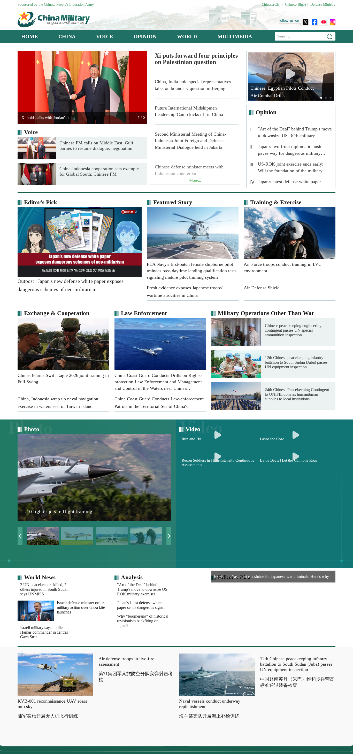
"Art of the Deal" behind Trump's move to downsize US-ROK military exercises (295, 133)
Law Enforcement (144, 313)
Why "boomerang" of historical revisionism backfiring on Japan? (179, 639)
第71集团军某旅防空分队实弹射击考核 (135, 732)
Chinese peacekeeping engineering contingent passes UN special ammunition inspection (293, 330)
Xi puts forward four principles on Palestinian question (196, 58)
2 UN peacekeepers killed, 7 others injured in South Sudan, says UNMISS (81, 589)
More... (195, 180)
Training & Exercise (275, 202)
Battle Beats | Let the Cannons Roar (288, 542)
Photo (31, 429)
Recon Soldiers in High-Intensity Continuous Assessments (218, 544)
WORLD (187, 36)
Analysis (132, 577)
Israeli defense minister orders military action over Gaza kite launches (81, 614)
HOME (29, 36)
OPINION (145, 36)
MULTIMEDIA (235, 36)
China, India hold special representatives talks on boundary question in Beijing (193, 85)
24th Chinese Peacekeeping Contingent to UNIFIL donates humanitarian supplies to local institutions (297, 394)
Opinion (266, 112)
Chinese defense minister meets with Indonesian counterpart (189, 170)
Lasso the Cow (272, 480)
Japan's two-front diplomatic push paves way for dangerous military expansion (289, 151)
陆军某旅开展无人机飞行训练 (48, 729)
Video (193, 429)
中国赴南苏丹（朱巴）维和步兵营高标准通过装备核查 (297, 738)
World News (40, 577)
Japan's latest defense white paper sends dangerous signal (177, 611)
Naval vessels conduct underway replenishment (209, 717)
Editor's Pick (40, 202)
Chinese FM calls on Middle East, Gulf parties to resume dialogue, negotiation (96, 145)
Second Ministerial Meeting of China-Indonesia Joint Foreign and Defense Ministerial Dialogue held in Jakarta (190, 140)
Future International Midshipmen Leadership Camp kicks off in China (189, 111)
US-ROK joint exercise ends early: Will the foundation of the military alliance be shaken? (290, 168)
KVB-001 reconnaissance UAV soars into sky (52, 717)
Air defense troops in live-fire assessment (126, 717)
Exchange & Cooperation (56, 313)
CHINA (66, 36)
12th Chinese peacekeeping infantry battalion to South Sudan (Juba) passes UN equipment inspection (296, 362)
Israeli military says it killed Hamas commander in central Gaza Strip (80, 639)
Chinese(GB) (271, 4)
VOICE (104, 36)
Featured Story (172, 202)
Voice (31, 132)
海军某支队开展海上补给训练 (209, 729)
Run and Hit (191, 480)
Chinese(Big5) (295, 4)
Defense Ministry (322, 4)
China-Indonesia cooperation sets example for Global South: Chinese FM (99, 171)
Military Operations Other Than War (266, 313)
